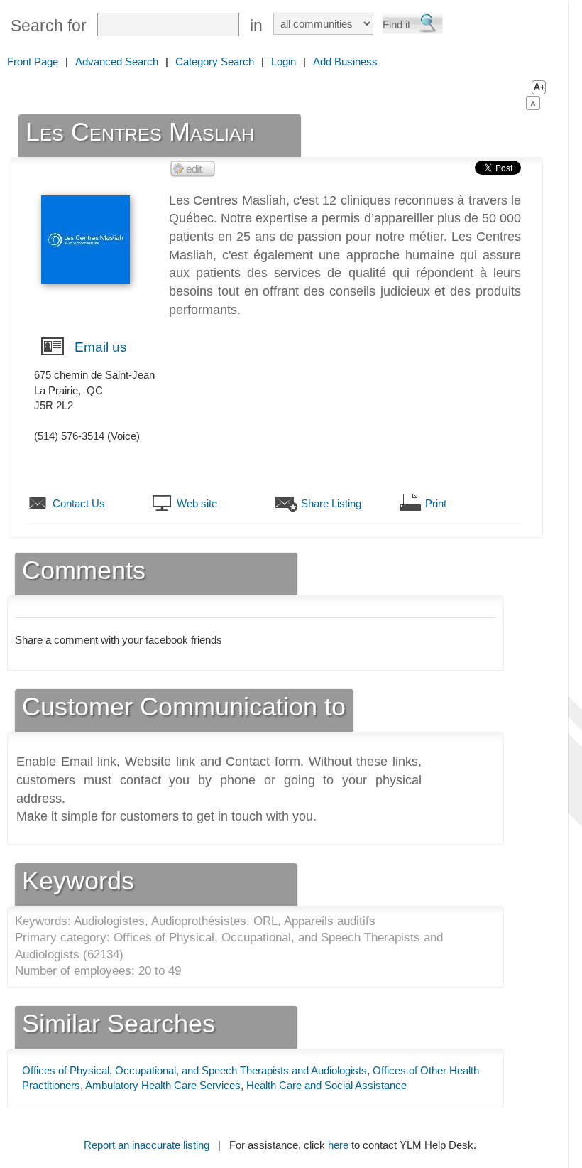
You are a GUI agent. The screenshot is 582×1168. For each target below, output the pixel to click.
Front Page (32, 61)
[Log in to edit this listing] (193, 168)
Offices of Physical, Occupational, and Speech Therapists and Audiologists (194, 1070)
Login (283, 61)
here (338, 1145)
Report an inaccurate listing (146, 1145)
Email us (101, 347)
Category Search (214, 61)
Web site (197, 503)
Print (435, 503)
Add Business (345, 61)
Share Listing (331, 503)
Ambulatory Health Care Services (163, 1085)
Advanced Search (116, 61)
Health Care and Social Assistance (326, 1085)
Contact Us (79, 503)
